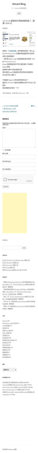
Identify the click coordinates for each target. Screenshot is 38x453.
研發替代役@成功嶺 (8, 340)
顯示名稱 (5, 153)
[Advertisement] (19, 419)
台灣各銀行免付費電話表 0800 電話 (12, 382)
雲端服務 (5, 355)
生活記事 (5, 338)
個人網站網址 (6, 169)
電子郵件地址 (6, 161)
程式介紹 (5, 345)
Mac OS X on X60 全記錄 (9, 323)
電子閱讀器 (5, 357)
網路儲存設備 (6, 347)
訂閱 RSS (5, 240)
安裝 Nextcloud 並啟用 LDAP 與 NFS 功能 (14, 270)
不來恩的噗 (12, 51)
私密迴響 (7, 150)
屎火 (5, 296)
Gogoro (4, 321)
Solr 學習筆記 (6, 326)
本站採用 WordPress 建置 (9, 449)
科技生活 (8, 93)
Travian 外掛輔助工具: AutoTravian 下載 (14, 385)
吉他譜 (4, 328)
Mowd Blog (19, 4)
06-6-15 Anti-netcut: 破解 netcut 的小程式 (14, 387)
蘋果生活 (5, 350)
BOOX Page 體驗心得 (8, 267)
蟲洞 (33, 106)
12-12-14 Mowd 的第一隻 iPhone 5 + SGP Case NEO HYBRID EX (10, 108)
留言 (4, 128)
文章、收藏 (5, 333)
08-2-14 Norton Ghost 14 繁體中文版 (13, 390)
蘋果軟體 (5, 352)
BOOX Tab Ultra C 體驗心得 (10, 263)
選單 (19, 13)
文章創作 (5, 335)
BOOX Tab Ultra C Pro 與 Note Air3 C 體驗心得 (16, 260)
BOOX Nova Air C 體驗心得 (10, 265)
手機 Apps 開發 (6, 330)
